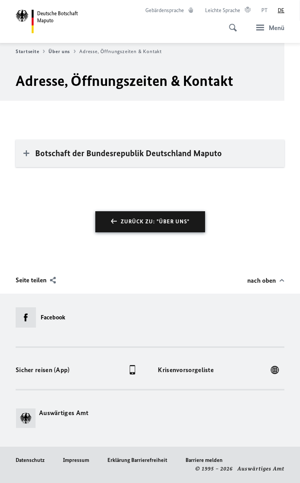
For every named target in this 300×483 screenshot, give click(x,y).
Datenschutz (30, 460)
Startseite (27, 51)
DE (281, 10)
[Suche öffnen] (230, 23)
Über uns (59, 51)
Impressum (76, 460)
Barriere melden (204, 460)
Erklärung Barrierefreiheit (137, 460)
